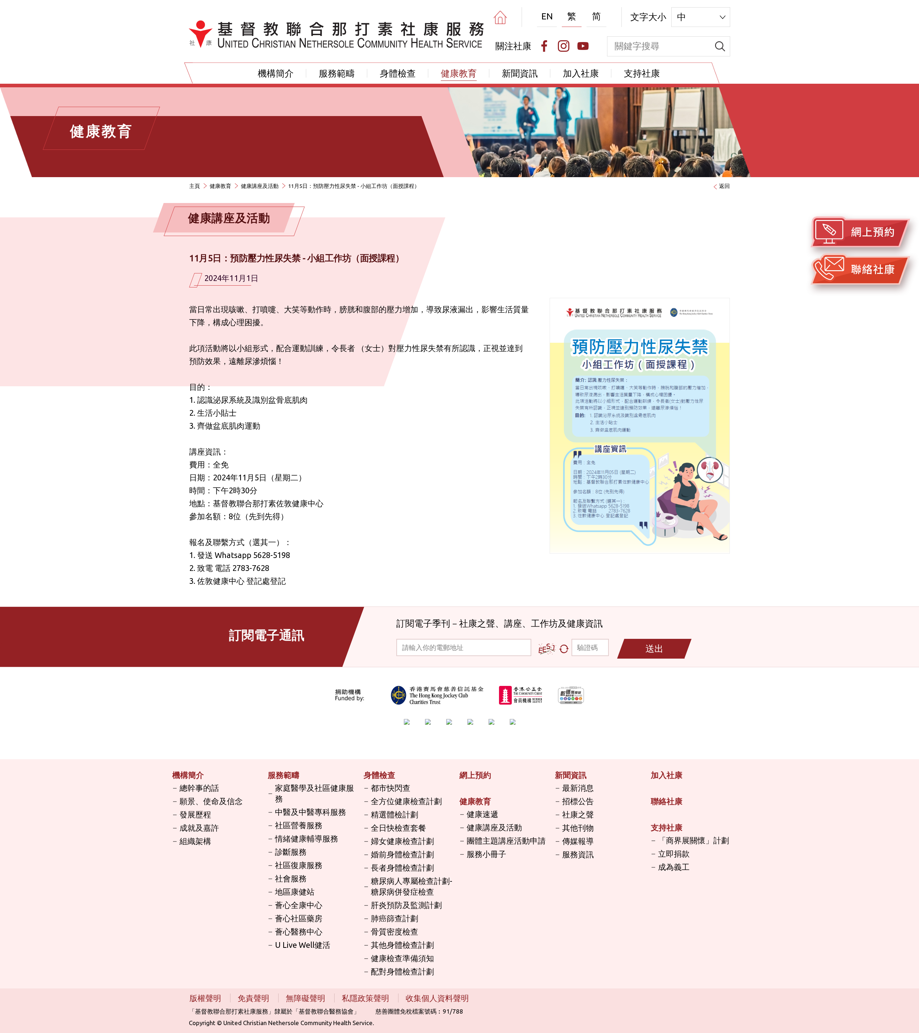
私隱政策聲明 (366, 997)
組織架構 (195, 840)
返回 (724, 186)
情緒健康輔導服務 (306, 838)
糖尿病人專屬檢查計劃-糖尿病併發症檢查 (411, 886)
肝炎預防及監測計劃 (406, 904)
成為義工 (674, 866)
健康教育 (459, 73)
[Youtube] (583, 46)
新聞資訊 (520, 73)
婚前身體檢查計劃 (402, 854)
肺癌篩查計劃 (394, 918)
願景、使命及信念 (211, 801)
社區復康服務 (298, 865)
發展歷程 (195, 814)
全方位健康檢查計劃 (406, 801)
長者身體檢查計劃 (402, 867)
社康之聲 (578, 814)
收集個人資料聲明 (437, 997)
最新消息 (578, 787)
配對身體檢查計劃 (402, 971)
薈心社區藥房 (298, 918)
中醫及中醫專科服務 (310, 811)
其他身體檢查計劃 (402, 944)
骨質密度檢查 (394, 931)
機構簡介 (276, 73)
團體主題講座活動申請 (506, 840)
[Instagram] (563, 46)
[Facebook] (544, 46)
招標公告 (578, 801)
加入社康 (581, 73)
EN (547, 16)
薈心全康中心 (298, 904)
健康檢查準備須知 (402, 958)
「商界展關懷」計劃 (693, 840)
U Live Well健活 (302, 944)
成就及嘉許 (199, 827)
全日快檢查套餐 (398, 827)
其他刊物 (578, 827)
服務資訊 (578, 854)
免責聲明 (254, 997)
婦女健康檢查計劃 (402, 840)
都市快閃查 (390, 787)
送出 (654, 649)
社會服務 (291, 878)
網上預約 (475, 774)
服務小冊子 (486, 853)
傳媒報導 (578, 840)
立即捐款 (674, 853)
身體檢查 (398, 73)
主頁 (194, 186)
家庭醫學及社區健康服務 (314, 793)
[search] (720, 46)
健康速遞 (482, 814)
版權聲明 (206, 997)
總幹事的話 (199, 787)
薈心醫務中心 (298, 931)
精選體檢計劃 (394, 814)
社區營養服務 (298, 825)
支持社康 (642, 73)
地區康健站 (294, 891)
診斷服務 (291, 851)
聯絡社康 (666, 801)
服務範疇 (337, 73)
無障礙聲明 (306, 997)
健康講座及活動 (260, 186)
